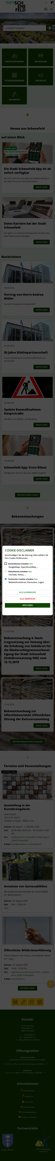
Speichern (27, 605)
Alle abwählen (27, 598)
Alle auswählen (27, 592)
